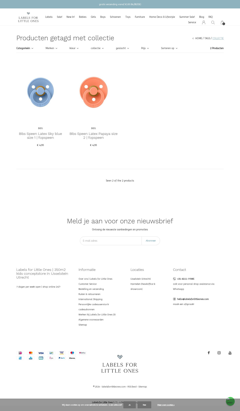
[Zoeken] (213, 22)
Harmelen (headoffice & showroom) (143, 286)
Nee (144, 405)
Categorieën (23, 48)
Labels (49, 16)
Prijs (143, 48)
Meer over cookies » (166, 405)
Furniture (140, 16)
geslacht (121, 48)
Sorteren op (167, 48)
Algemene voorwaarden (91, 319)
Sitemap (83, 324)
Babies (82, 16)
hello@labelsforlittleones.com (193, 299)
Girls (93, 16)
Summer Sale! (187, 16)
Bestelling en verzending (91, 289)
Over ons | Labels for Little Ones (95, 278)
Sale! (59, 16)
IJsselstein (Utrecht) (141, 278)
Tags (207, 38)
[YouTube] (230, 352)
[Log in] (203, 22)
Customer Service (87, 283)
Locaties (137, 269)
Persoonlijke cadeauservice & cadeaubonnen (94, 307)
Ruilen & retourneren (89, 294)
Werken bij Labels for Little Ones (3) (97, 314)
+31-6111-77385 (185, 278)
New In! (71, 16)
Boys (103, 16)
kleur (72, 48)
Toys (128, 16)
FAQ (211, 16)
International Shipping (90, 299)
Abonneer (151, 240)
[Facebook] (209, 352)
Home (198, 38)
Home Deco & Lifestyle (162, 16)
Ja (130, 405)
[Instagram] (219, 352)
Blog (201, 16)
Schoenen (115, 16)
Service (192, 22)
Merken (50, 48)
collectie (95, 48)
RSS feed (132, 386)
